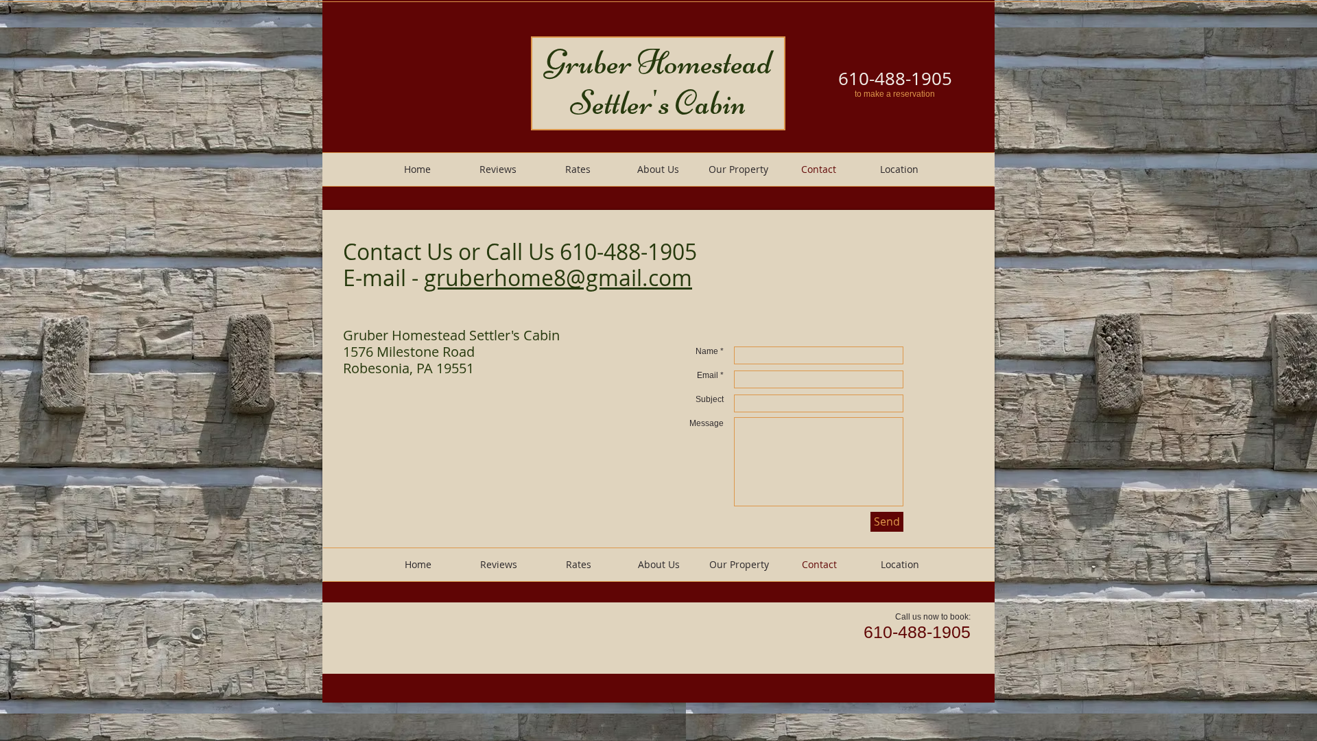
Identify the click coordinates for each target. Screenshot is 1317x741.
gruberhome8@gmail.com (558, 277)
